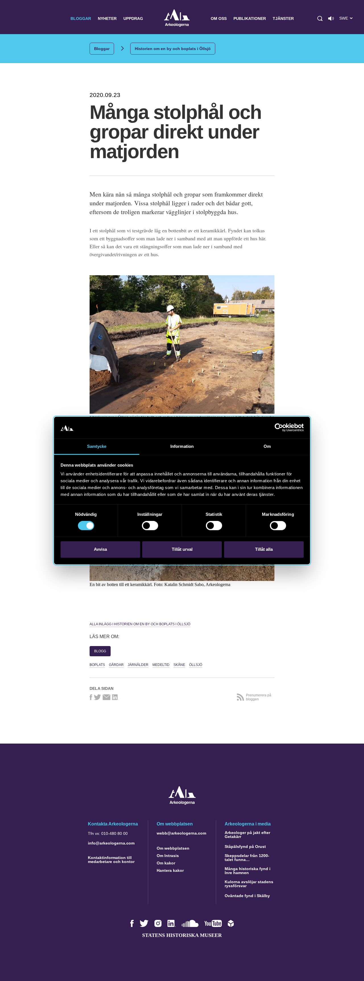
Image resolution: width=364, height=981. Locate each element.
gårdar (116, 665)
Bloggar (81, 18)
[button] (320, 18)
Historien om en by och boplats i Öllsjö (173, 48)
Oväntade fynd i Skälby (247, 896)
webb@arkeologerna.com (181, 833)
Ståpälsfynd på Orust (245, 846)
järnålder (138, 665)
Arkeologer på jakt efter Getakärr (247, 835)
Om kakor (166, 863)
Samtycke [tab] (97, 446)
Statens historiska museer (182, 935)
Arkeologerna (177, 18)
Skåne (179, 665)
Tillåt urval (182, 549)
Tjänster (283, 18)
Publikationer (249, 18)
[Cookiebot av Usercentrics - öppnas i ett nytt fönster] (279, 427)
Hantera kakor (170, 870)
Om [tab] (267, 446)
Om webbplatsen (173, 848)
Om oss (219, 18)
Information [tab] (182, 446)
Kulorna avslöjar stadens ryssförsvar (249, 884)
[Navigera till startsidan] (182, 803)
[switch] (150, 525)
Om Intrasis (168, 856)
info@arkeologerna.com (111, 843)
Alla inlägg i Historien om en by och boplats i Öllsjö (140, 624)
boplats (97, 665)
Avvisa (100, 549)
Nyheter (107, 18)
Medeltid (160, 665)
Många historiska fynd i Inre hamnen (247, 871)
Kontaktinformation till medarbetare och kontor (111, 860)
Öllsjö (195, 665)
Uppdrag (133, 18)
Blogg (100, 651)
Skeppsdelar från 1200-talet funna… (247, 858)
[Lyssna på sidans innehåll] (331, 18)
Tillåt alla (264, 549)
